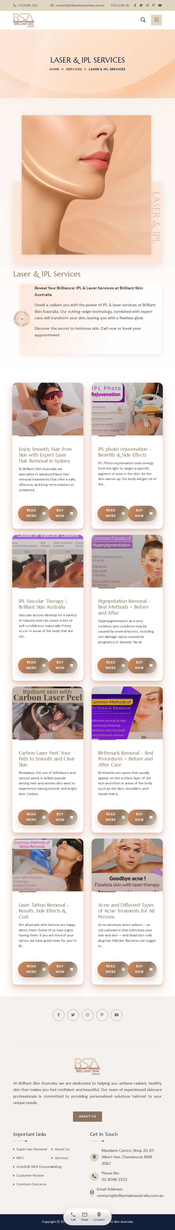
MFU (19, 1158)
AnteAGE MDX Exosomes (35, 1166)
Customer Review (30, 1175)
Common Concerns (31, 1184)
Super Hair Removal (31, 1149)
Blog (58, 1166)
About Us (87, 1116)
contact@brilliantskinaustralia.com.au (80, 5)
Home (54, 69)
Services (74, 69)
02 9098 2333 (27, 5)
